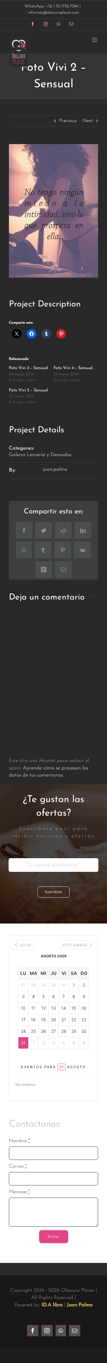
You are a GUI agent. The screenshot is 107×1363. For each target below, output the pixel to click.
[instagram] (47, 1330)
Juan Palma (80, 1304)
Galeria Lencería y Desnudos (40, 454)
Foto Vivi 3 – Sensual (28, 368)
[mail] (74, 1330)
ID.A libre (52, 1304)
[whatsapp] (61, 1330)
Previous (68, 120)
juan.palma (55, 469)
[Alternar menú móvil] (95, 40)
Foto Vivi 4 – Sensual (73, 368)
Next (88, 120)
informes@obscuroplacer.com (53, 12)
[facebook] (32, 1330)
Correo (18, 1166)
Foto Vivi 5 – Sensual (28, 390)
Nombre (19, 1140)
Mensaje (19, 1191)
